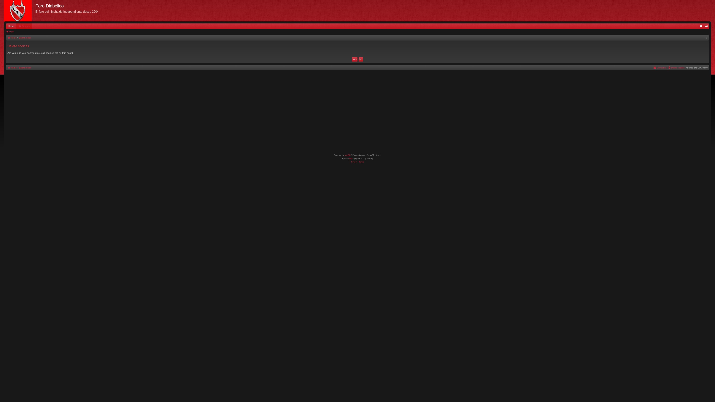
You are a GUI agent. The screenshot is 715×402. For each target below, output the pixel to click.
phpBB (348, 155)
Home (11, 26)
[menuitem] (701, 26)
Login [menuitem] (707, 27)
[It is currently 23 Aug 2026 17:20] (706, 38)
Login (11, 32)
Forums (26, 26)
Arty (350, 158)
